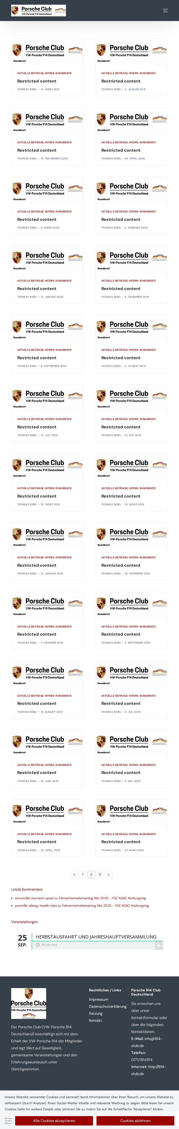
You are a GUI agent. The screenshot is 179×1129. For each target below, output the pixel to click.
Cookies (11, 1109)
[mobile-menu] (162, 10)
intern (50, 73)
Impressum (98, 999)
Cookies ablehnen (135, 1120)
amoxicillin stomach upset (34, 898)
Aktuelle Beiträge (30, 73)
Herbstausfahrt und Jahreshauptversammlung (96, 937)
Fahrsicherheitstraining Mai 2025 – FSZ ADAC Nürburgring (102, 898)
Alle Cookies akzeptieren (54, 1120)
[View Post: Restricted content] (47, 52)
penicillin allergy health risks (36, 905)
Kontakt (95, 1020)
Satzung (96, 1013)
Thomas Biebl (27, 89)
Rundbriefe (63, 73)
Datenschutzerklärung (108, 1006)
